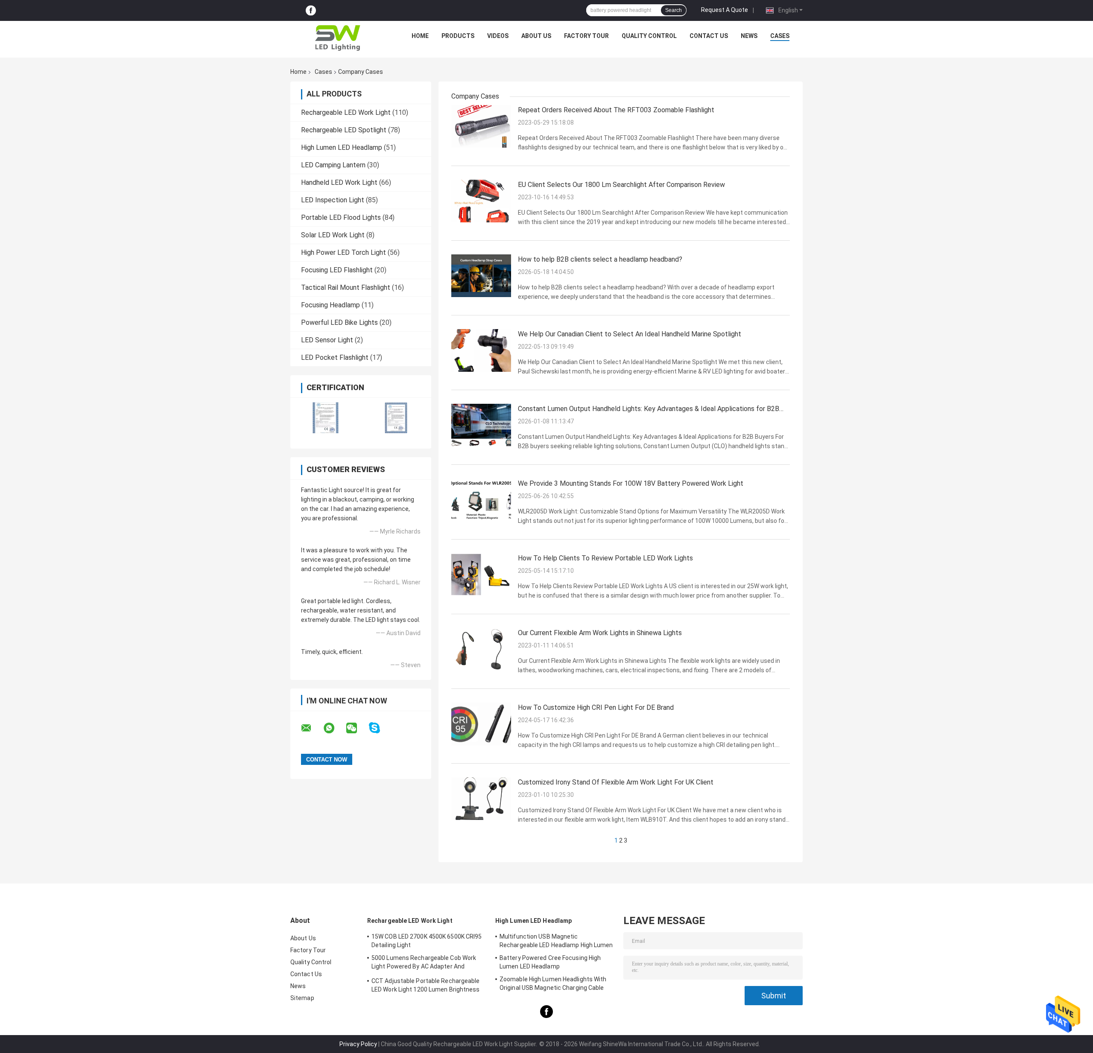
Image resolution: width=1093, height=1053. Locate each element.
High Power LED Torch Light (343, 252)
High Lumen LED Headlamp (341, 147)
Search (673, 10)
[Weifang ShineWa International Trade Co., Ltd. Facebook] (311, 10)
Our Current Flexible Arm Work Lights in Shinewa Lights (600, 633)
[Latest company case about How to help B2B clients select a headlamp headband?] (481, 275)
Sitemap (302, 998)
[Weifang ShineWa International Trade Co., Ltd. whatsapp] (334, 728)
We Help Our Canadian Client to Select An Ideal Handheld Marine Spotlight (629, 334)
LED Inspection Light (332, 200)
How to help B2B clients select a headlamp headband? (600, 259)
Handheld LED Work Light (339, 182)
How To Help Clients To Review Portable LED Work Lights (605, 558)
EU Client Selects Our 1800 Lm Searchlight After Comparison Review (621, 185)
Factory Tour (586, 35)
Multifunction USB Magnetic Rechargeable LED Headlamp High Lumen (556, 940)
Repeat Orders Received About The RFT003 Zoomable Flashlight (616, 110)
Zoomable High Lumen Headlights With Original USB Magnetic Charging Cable (553, 983)
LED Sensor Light (327, 340)
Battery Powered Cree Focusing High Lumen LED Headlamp (550, 962)
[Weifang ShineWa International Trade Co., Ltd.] (338, 38)
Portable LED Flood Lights (341, 217)
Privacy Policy (358, 1044)
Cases (779, 35)
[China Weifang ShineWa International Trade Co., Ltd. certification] (325, 417)
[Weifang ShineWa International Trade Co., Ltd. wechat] (357, 728)
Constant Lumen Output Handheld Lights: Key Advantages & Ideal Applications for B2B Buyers (648, 409)
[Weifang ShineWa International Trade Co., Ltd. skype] (380, 728)
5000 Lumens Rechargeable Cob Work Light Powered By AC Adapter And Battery (423, 963)
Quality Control (649, 35)
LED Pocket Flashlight (334, 357)
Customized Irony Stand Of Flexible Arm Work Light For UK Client (615, 782)
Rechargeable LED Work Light (346, 112)
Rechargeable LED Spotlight (343, 130)
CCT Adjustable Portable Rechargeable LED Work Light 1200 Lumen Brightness (425, 985)
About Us (536, 35)
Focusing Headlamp (330, 305)
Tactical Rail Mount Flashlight (345, 287)
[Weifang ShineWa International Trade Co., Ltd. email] (311, 728)
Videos (498, 35)
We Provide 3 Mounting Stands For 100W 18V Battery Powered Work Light (630, 483)
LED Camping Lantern (333, 165)
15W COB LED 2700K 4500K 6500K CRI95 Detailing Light (426, 940)
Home (420, 35)
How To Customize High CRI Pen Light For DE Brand (596, 707)
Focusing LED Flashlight (337, 270)
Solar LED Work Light (333, 235)
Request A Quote (724, 9)
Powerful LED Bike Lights (339, 322)
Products (457, 35)
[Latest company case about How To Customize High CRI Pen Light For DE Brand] (481, 723)
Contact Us (709, 35)
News (749, 35)
